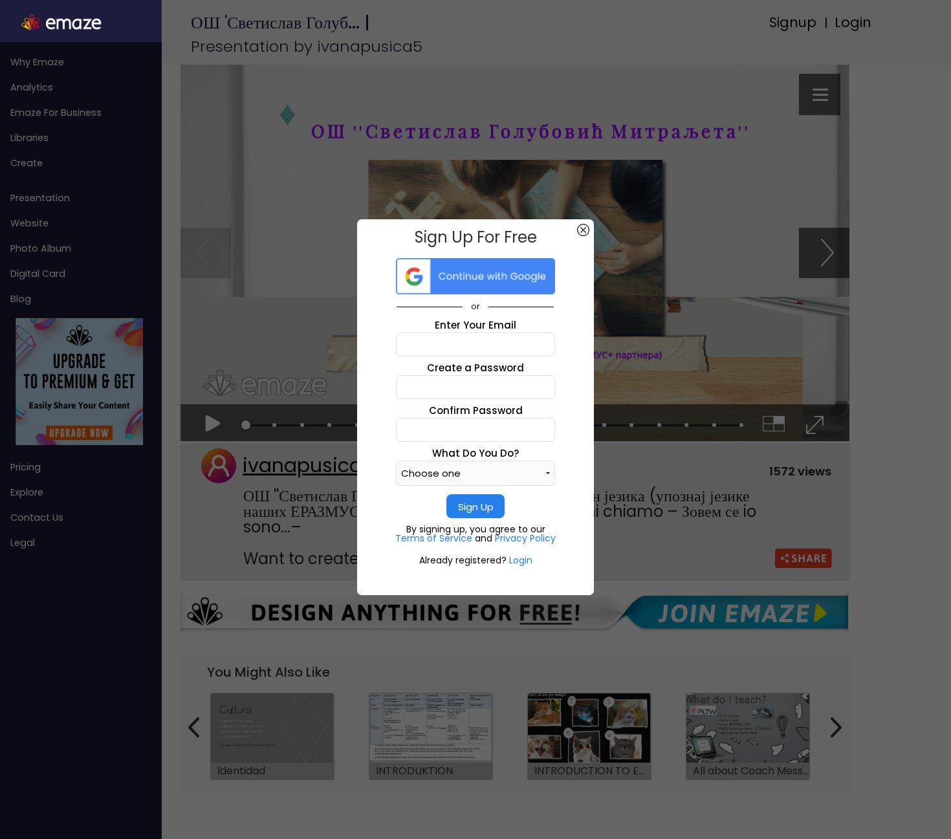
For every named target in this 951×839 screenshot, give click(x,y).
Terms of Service (435, 538)
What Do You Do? (475, 453)
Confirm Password (476, 410)
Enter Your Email (475, 325)
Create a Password (475, 368)
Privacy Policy (525, 538)
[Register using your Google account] (475, 276)
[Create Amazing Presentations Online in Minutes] (81, 22)
